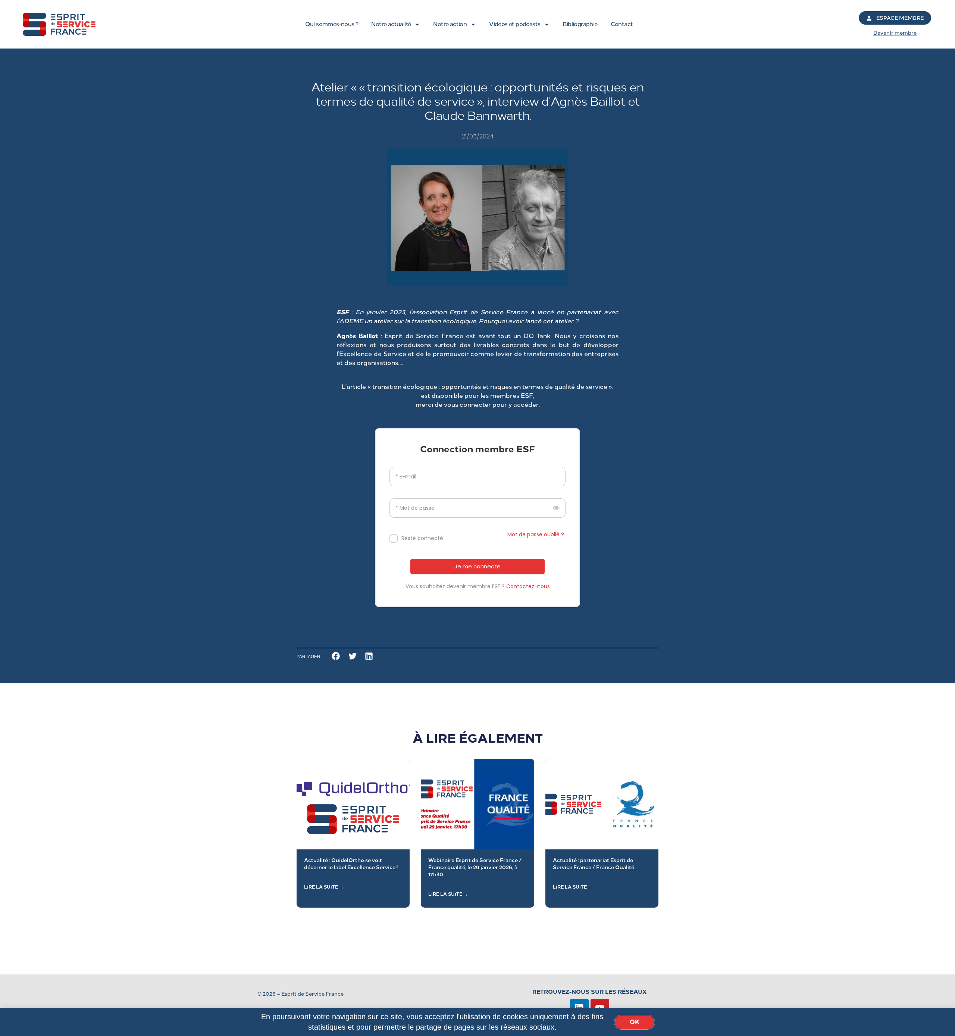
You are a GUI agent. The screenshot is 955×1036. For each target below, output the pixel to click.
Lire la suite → (324, 887)
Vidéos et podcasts (514, 24)
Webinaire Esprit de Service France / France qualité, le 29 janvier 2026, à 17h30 (475, 867)
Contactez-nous (528, 586)
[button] (336, 656)
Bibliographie (580, 24)
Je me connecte (477, 566)
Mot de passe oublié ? (535, 534)
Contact (622, 24)
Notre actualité (391, 24)
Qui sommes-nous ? (331, 24)
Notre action (450, 24)
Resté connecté (422, 538)
